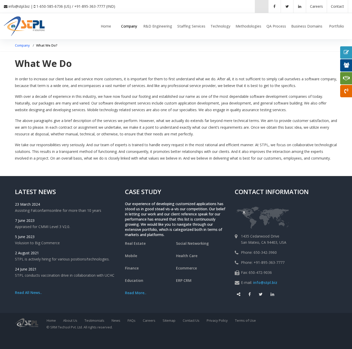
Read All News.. (28, 292)
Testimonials (94, 320)
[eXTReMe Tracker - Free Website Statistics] (199, 339)
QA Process (276, 26)
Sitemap (169, 320)
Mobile (131, 255)
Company (129, 26)
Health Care (186, 255)
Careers (149, 320)
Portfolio (336, 26)
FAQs (132, 320)
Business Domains (306, 26)
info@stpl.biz (19, 6)
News (116, 320)
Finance (132, 268)
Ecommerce (186, 268)
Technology (220, 26)
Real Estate (135, 243)
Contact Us (191, 320)
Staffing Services (191, 26)
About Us (70, 320)
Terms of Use (245, 320)
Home (106, 26)
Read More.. (135, 292)
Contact (337, 6)
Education (134, 280)
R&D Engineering (157, 26)
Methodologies (248, 26)
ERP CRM (183, 280)
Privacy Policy (217, 320)
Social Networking (192, 243)
